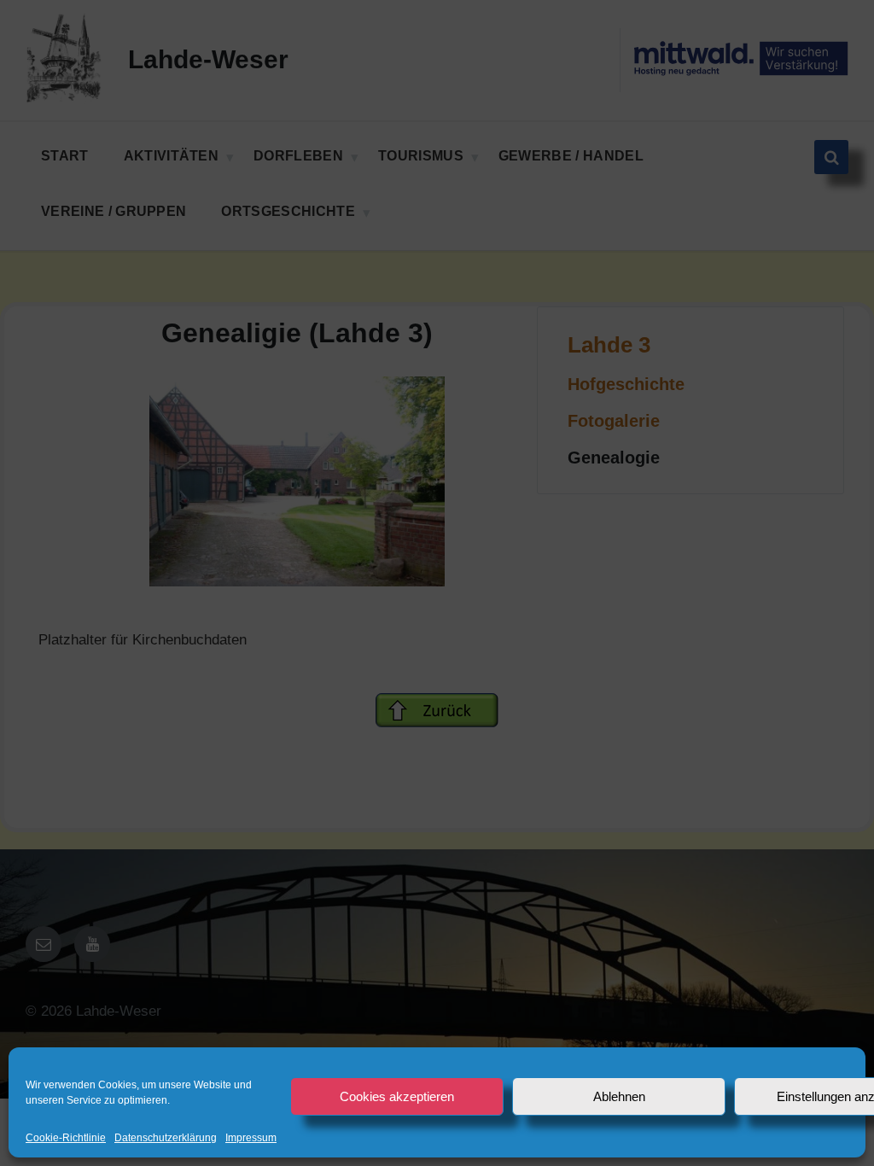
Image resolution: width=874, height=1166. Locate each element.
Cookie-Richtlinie (66, 1138)
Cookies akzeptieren (397, 1096)
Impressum (251, 1138)
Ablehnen (619, 1096)
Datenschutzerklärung (165, 1138)
